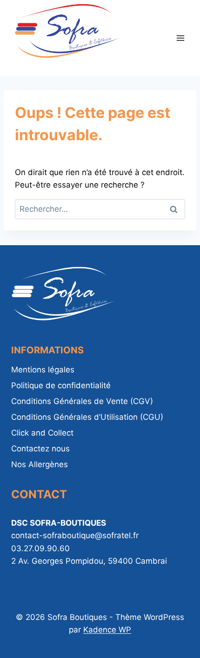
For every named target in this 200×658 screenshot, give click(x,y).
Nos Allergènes (39, 464)
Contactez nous (40, 448)
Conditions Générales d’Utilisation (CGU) (87, 417)
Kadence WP (107, 629)
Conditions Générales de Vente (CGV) (82, 401)
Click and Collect (42, 432)
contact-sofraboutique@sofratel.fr (75, 535)
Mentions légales (42, 369)
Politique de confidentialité (61, 385)
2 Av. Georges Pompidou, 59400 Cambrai (89, 561)
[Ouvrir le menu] (180, 38)
